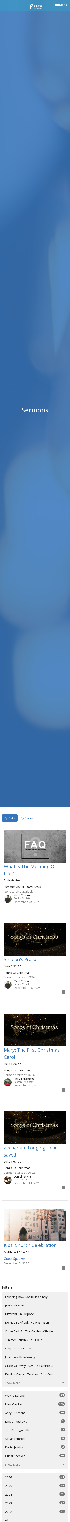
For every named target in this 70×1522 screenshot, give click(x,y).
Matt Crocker (34, 1404)
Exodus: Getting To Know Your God (29, 1374)
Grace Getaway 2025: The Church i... (29, 1366)
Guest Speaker (34, 1456)
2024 (34, 1494)
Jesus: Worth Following (20, 1357)
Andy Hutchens (34, 1413)
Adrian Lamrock (34, 1439)
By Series (27, 818)
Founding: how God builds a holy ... (27, 1297)
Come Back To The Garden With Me (29, 1331)
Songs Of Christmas (18, 1348)
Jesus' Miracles (15, 1305)
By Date (9, 818)
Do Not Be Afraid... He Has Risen (27, 1322)
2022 (34, 1512)
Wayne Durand (34, 1395)
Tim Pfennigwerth (34, 1430)
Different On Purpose (19, 1314)
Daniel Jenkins (34, 1447)
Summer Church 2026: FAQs (23, 1340)
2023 (34, 1503)
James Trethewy (34, 1421)
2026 (34, 1477)
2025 (34, 1486)
